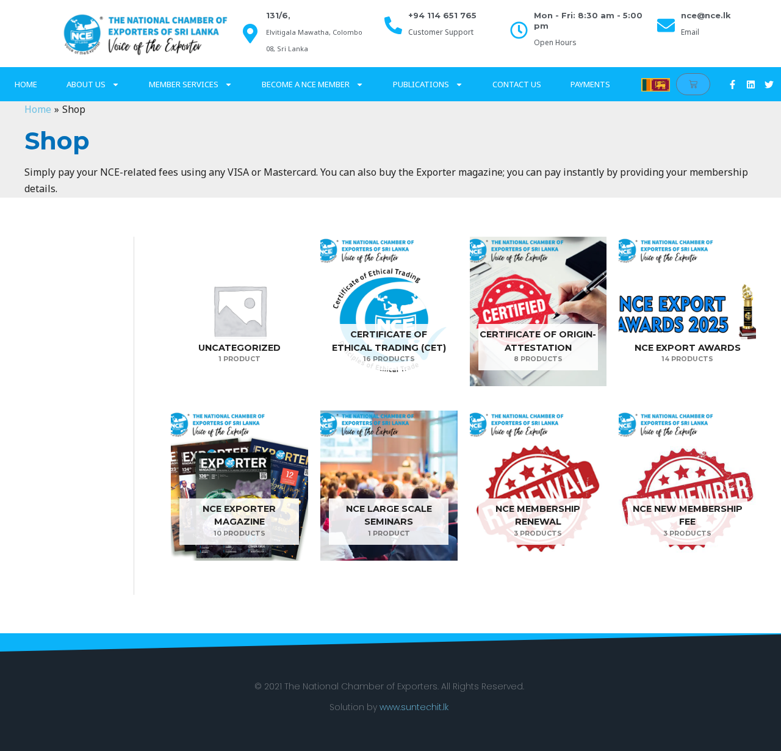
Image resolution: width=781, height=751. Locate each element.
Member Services (183, 84)
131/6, (278, 15)
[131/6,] (250, 33)
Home (26, 84)
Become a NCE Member (306, 84)
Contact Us (516, 84)
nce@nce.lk (706, 15)
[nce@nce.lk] (666, 25)
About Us (86, 84)
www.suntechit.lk (414, 707)
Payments (590, 84)
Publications (421, 84)
